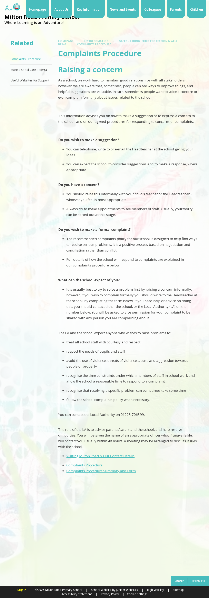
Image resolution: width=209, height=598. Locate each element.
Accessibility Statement (76, 594)
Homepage (65, 41)
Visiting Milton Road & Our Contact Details (100, 456)
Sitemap (178, 590)
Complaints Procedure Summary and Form (101, 470)
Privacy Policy (110, 594)
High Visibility (155, 590)
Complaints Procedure (94, 44)
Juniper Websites (126, 590)
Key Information (96, 41)
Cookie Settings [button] (137, 594)
